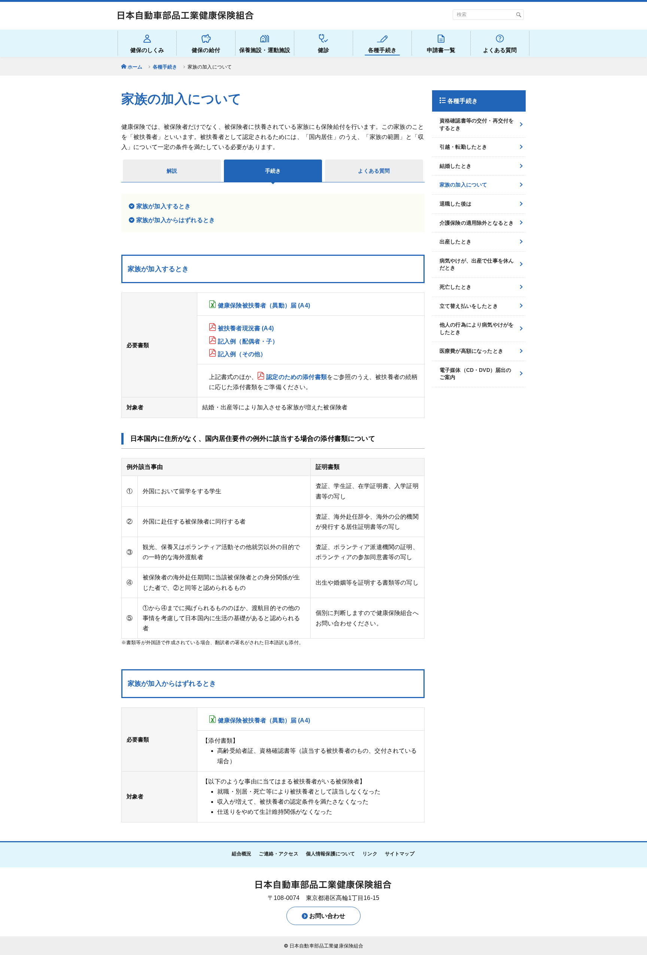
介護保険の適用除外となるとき (477, 223)
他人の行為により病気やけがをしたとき (477, 328)
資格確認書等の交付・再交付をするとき (477, 124)
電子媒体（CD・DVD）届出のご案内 (475, 374)
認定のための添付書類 (296, 377)
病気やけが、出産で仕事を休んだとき (477, 264)
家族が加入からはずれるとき (175, 220)
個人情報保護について (330, 853)
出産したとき (455, 242)
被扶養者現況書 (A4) (246, 328)
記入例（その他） (242, 354)
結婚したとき (455, 166)
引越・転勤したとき (463, 147)
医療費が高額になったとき (471, 351)
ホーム (135, 67)
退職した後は (455, 204)
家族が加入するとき (163, 206)
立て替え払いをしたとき (469, 306)
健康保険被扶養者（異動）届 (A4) (264, 305)
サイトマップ (399, 853)
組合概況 (242, 853)
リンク (369, 853)
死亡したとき (455, 287)
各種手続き (165, 67)
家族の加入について (463, 185)
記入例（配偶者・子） (248, 341)
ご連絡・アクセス (278, 853)
